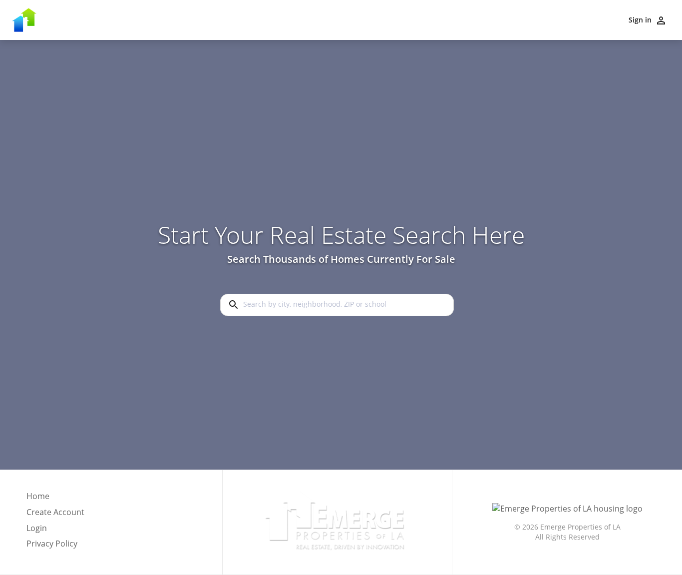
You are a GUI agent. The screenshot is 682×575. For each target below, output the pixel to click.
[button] (55, 531)
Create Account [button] (55, 512)
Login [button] (36, 528)
